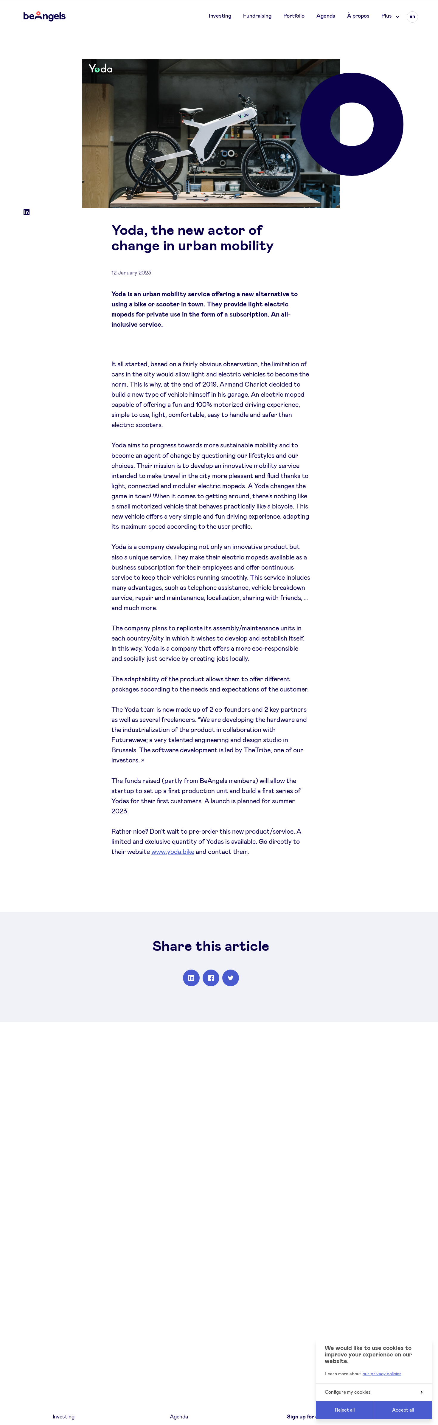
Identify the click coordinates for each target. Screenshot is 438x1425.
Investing (220, 16)
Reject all (345, 1410)
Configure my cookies (348, 1392)
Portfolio (294, 16)
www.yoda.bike (172, 852)
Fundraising (257, 16)
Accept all (403, 1410)
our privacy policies (382, 1374)
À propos (358, 16)
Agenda (325, 16)
